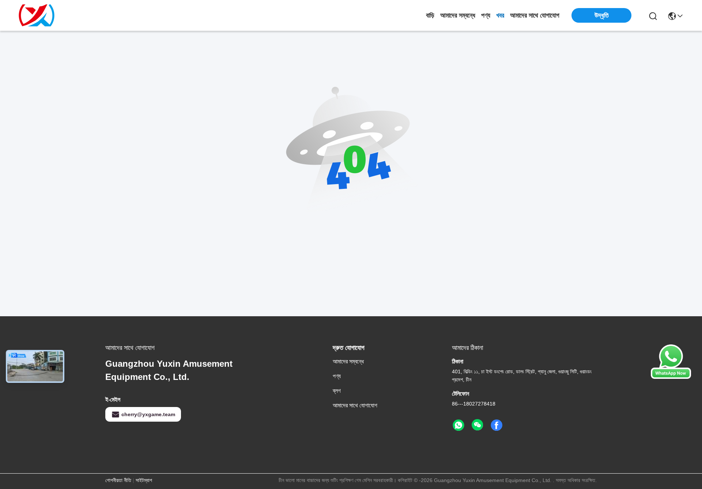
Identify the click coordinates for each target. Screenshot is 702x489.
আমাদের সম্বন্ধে (457, 15)
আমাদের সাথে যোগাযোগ (534, 15)
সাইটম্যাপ (144, 480)
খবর (500, 15)
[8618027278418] (458, 425)
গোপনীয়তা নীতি (118, 480)
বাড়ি (430, 15)
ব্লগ (337, 391)
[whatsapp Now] (671, 377)
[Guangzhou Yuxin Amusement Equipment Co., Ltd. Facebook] (496, 425)
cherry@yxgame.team (148, 414)
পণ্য (485, 15)
